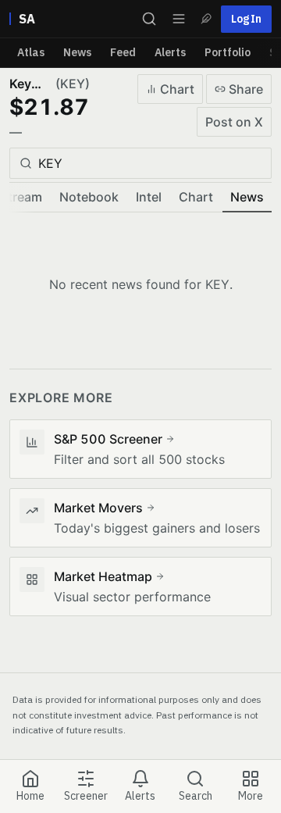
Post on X (234, 122)
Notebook (89, 197)
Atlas (30, 52)
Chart (177, 89)
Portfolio (228, 52)
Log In (246, 19)
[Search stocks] (149, 18)
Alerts (170, 52)
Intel (149, 197)
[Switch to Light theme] (206, 18)
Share (246, 89)
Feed (123, 52)
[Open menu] (178, 18)
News (77, 52)
